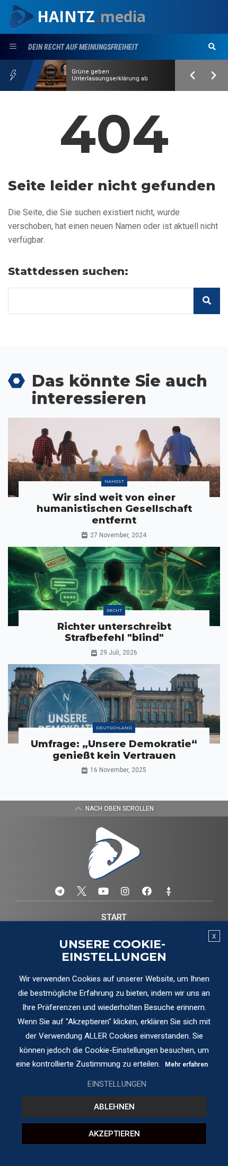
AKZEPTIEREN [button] (114, 1134)
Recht (114, 610)
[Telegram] (59, 891)
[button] (212, 47)
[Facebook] (146, 891)
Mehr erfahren (186, 1064)
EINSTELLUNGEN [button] (116, 1084)
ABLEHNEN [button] (114, 1107)
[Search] (207, 301)
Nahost (114, 481)
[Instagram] (125, 891)
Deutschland (114, 727)
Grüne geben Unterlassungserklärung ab (110, 75)
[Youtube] (103, 891)
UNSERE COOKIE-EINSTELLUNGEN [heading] (112, 950)
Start (114, 917)
